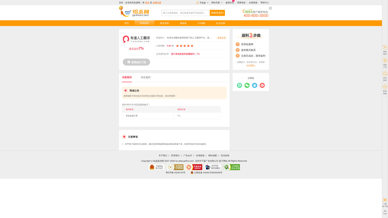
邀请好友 (230, 2)
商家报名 (241, 2)
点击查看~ (250, 65)
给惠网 (137, 2)
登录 (147, 2)
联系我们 (175, 155)
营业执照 (225, 155)
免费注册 (157, 2)
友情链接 (200, 155)
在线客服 (253, 2)
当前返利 (127, 77)
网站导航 (215, 2)
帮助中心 (265, 2)
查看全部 (221, 37)
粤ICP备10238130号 (175, 172)
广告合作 (188, 155)
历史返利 (146, 77)
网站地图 (212, 155)
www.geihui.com (186, 160)
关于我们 (163, 155)
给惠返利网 (158, 160)
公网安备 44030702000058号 (208, 172)
